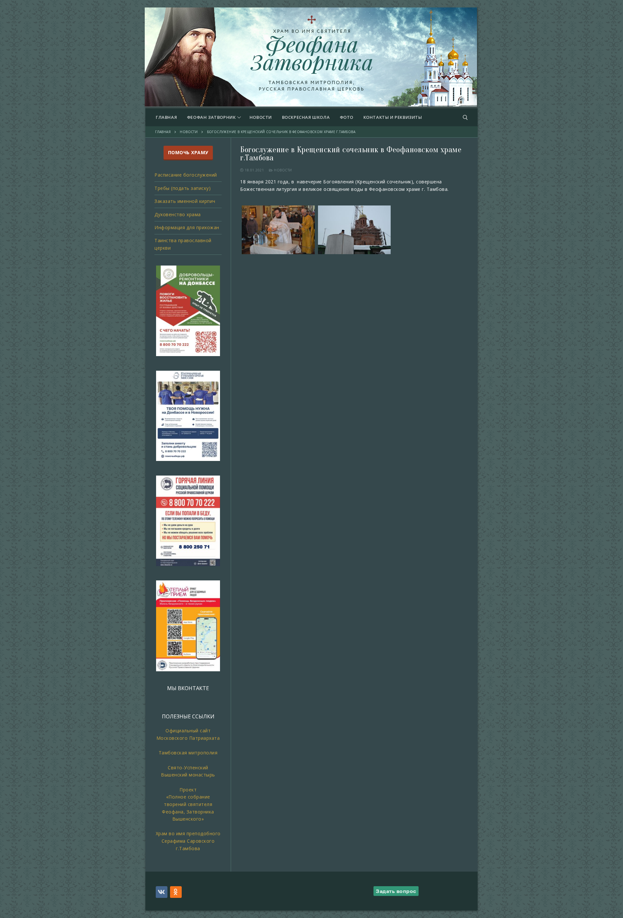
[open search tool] (465, 117)
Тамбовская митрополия (188, 753)
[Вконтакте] (161, 892)
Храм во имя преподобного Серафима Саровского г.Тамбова (188, 840)
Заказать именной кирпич (184, 201)
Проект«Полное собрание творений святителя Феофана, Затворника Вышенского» (188, 804)
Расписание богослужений (185, 175)
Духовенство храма (177, 214)
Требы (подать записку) (182, 188)
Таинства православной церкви (183, 244)
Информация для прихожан (186, 227)
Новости (282, 170)
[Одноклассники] (176, 892)
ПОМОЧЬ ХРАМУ (188, 152)
